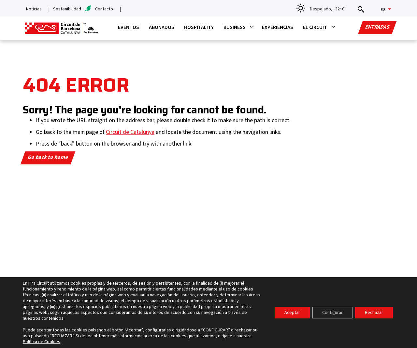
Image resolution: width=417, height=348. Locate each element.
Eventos (128, 27)
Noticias (34, 9)
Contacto (104, 9)
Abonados (161, 27)
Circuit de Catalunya (130, 132)
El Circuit (315, 27)
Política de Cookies (41, 342)
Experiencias (277, 27)
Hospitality (199, 27)
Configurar (332, 312)
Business (234, 27)
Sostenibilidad (67, 9)
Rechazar (374, 312)
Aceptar (292, 312)
